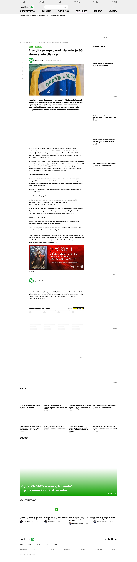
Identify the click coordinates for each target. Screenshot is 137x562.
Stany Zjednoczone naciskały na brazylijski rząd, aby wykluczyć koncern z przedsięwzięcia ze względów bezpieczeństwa (56, 183)
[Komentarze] (22, 67)
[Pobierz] (22, 75)
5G (41, 200)
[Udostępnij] (22, 79)
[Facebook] (108, 539)
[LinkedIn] (112, 539)
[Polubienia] (22, 63)
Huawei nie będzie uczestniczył (52, 223)
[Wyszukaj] (65, 7)
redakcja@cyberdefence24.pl (37, 298)
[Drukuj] (22, 71)
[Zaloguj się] (108, 7)
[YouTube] (115, 539)
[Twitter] (105, 539)
